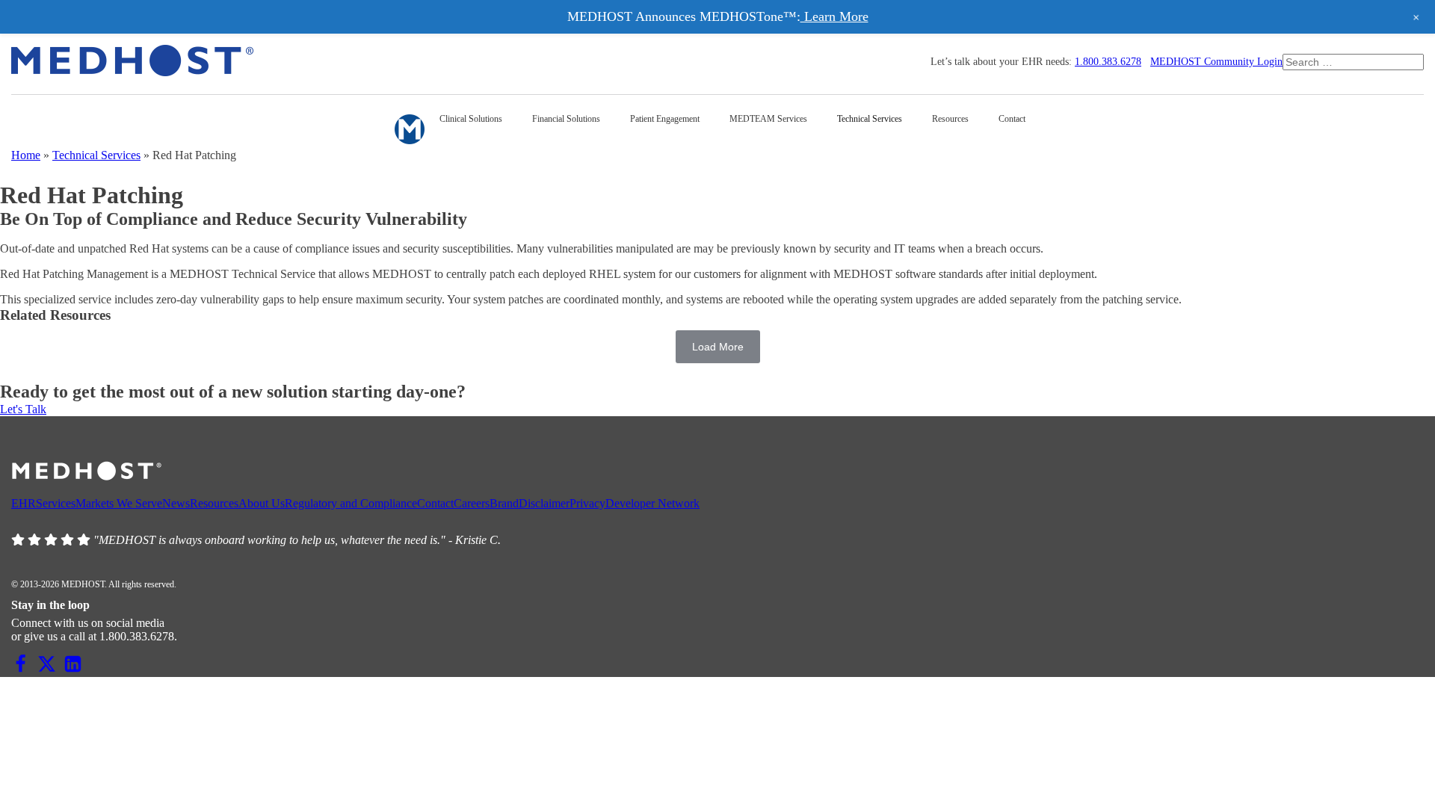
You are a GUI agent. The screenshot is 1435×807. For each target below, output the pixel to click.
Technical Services (96, 155)
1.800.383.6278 (1108, 61)
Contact (435, 503)
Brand (504, 503)
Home (25, 155)
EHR (23, 503)
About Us (261, 503)
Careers (472, 503)
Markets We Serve (118, 503)
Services (55, 503)
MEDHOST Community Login (1216, 61)
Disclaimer (544, 503)
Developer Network (652, 503)
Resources (214, 503)
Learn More (834, 16)
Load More (718, 347)
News (176, 503)
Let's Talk (23, 409)
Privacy (587, 503)
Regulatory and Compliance (351, 503)
